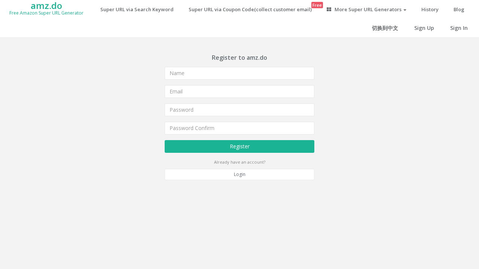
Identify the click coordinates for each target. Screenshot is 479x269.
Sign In (459, 27)
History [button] (430, 9)
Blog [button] (459, 9)
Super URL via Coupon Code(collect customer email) (254, 7)
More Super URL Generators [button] (368, 9)
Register (240, 146)
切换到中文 (385, 27)
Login (239, 174)
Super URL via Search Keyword (137, 9)
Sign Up (424, 27)
